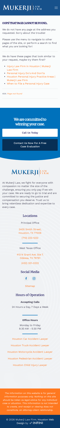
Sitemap (30, 286)
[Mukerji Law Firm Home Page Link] (30, 171)
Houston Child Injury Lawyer (30, 365)
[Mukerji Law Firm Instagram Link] (34, 278)
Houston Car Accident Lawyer (30, 338)
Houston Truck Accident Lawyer (30, 345)
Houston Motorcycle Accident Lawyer (30, 351)
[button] (56, 8)
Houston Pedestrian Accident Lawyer (30, 358)
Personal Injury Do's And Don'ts (26, 73)
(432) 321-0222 (30, 263)
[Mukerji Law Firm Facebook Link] (26, 278)
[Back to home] (22, 8)
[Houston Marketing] (36, 423)
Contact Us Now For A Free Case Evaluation (30, 145)
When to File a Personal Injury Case (28, 83)
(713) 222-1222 (30, 237)
